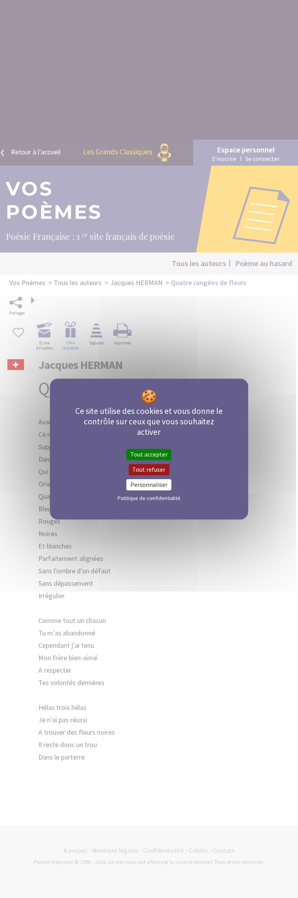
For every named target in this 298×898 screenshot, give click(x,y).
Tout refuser (148, 469)
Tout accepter (149, 454)
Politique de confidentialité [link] (149, 498)
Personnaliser (149, 484)
